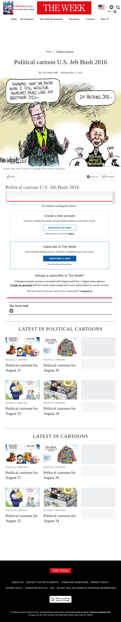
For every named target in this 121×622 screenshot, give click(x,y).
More (104, 19)
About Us (17, 582)
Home (49, 51)
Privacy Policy (100, 582)
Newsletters (74, 19)
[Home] (13, 19)
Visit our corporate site (100, 612)
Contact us (86, 291)
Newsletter (110, 177)
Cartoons (90, 19)
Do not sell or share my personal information (86, 588)
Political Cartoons (65, 51)
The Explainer (27, 19)
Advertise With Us (36, 588)
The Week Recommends (51, 19)
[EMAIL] (12, 311)
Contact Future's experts (42, 582)
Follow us (94, 177)
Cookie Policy (14, 588)
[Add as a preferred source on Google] (60, 599)
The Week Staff (50, 72)
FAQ (52, 588)
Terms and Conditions (74, 582)
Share (13, 177)
